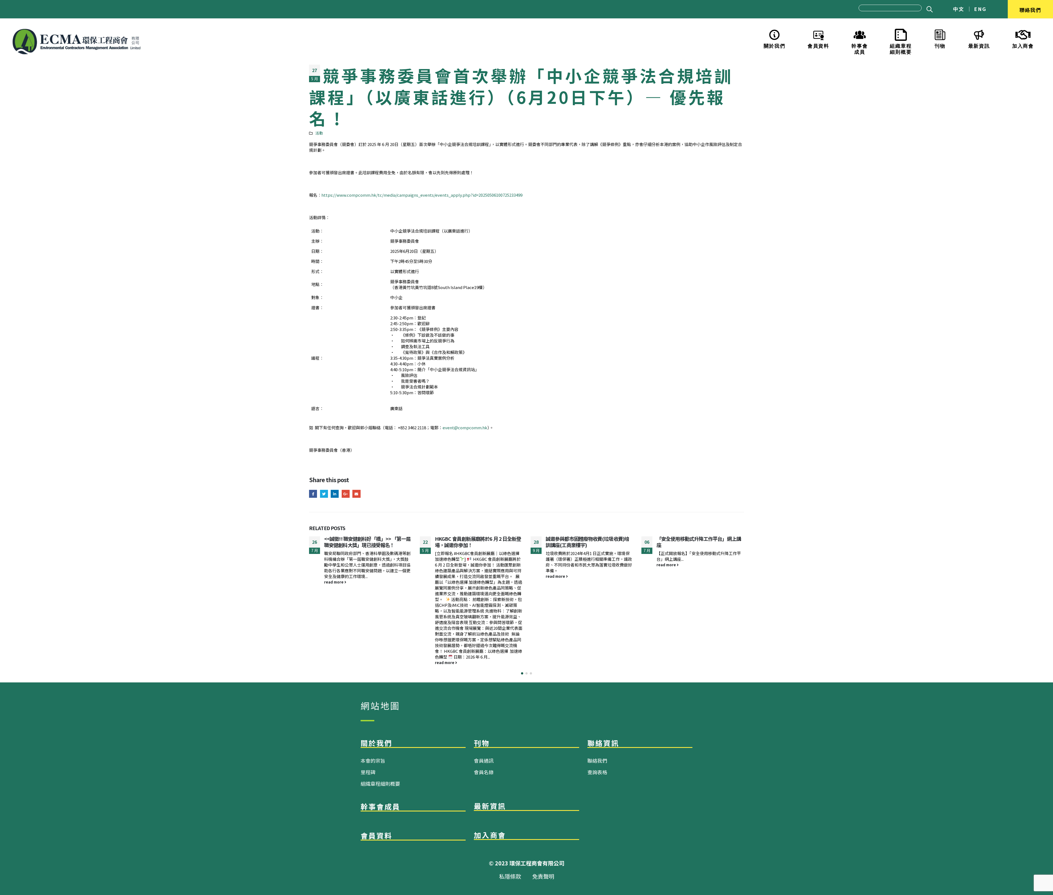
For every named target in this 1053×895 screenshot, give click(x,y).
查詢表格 (597, 772)
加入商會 (1023, 45)
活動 (319, 133)
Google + (346, 494)
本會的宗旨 (373, 760)
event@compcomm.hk (465, 427)
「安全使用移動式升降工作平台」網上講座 (588, 541)
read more (334, 662)
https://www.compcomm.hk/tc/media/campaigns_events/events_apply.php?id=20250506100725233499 (421, 195)
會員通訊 (484, 760)
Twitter (324, 494)
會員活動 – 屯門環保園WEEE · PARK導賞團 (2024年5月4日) (700, 541)
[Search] (929, 9)
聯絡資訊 (603, 743)
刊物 (940, 45)
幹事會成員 (859, 48)
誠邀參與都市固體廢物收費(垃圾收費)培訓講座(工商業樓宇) (476, 541)
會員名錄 (484, 772)
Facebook (313, 494)
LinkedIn (335, 494)
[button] (522, 673)
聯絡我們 (1030, 9)
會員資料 (818, 45)
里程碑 (368, 772)
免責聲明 (543, 876)
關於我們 (774, 45)
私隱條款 (510, 876)
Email (356, 494)
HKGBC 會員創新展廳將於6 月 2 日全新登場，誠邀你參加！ (367, 541)
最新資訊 (979, 45)
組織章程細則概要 (901, 48)
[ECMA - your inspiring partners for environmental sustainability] (76, 41)
